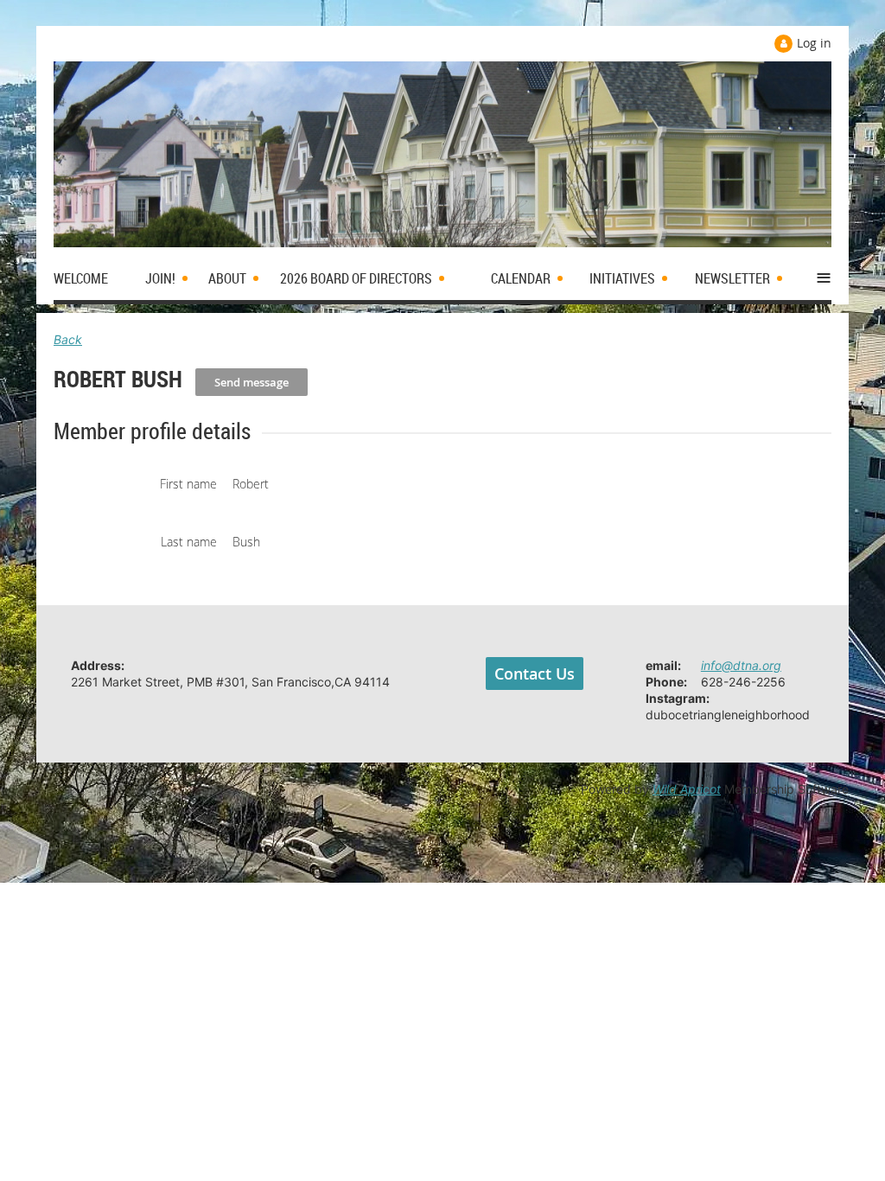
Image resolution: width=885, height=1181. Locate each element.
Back (68, 339)
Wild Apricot (687, 789)
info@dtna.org (741, 665)
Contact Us (534, 673)
